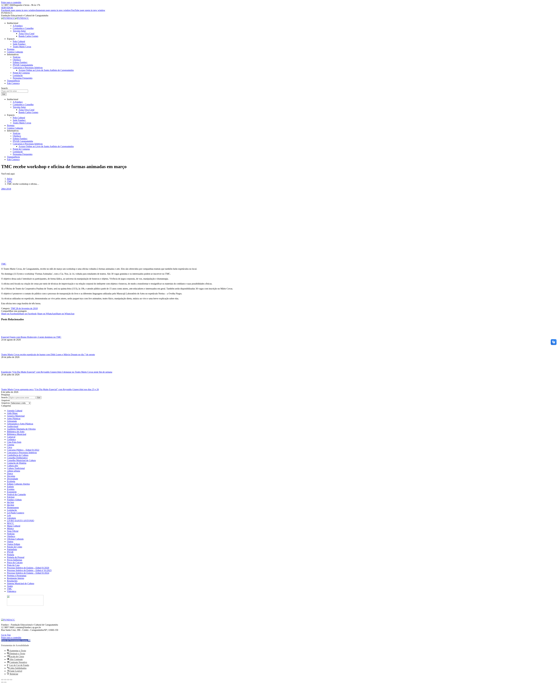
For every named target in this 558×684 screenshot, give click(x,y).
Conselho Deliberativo (17, 458)
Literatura (11, 518)
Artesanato (12, 421)
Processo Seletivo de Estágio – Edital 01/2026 (28, 567)
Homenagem (13, 507)
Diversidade (12, 478)
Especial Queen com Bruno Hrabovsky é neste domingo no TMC (31, 337)
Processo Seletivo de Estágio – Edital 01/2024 (28, 573)
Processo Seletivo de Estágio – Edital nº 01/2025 (29, 570)
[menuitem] (12, 23)
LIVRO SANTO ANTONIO (20, 520)
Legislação (12, 510)
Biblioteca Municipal (16, 434)
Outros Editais (13, 544)
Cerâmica (11, 439)
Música (10, 528)
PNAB (10, 552)
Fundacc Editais (14, 499)
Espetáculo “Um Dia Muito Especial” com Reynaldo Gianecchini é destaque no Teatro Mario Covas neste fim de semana (56, 372)
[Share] (5, 679)
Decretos (11, 476)
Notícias (11, 533)
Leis (9, 515)
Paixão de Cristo (14, 547)
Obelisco (11, 536)
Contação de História (16, 463)
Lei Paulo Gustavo (15, 513)
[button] (15, 640)
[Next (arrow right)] (5, 682)
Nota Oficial (12, 531)
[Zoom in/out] (11, 679)
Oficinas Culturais (15, 539)
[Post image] (9, 334)
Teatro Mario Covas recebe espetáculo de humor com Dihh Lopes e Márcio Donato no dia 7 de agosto (48, 354)
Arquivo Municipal (16, 416)
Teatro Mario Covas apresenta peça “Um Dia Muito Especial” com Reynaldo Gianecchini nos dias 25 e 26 (50, 389)
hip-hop (10, 505)
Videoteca (11, 591)
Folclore (11, 497)
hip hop (10, 502)
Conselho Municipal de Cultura (21, 460)
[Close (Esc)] (2, 679)
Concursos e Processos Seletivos (22, 452)
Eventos (10, 489)
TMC (3, 264)
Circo (9, 447)
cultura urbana (13, 471)
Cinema (10, 444)
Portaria (10, 554)
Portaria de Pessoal (15, 557)
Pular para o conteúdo (11, 2)
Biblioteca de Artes (15, 431)
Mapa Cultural (13, 526)
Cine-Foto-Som (14, 442)
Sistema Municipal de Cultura (20, 583)
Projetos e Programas (16, 575)
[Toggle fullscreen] (8, 679)
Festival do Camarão (16, 494)
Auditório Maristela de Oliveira (21, 429)
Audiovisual (12, 426)
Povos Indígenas (14, 560)
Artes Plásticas (13, 418)
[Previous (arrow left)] (2, 682)
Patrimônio (12, 549)
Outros (10, 541)
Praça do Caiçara (15, 562)
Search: (4, 397)
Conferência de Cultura (17, 455)
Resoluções (12, 581)
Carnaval (11, 437)
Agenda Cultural (14, 410)
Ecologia (11, 481)
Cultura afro (12, 465)
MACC (10, 523)
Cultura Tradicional (16, 468)
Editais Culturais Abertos (18, 484)
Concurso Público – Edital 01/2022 (23, 450)
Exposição (12, 492)
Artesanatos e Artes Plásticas (20, 424)
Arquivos (5, 403)
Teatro (10, 586)
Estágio (10, 486)
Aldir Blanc (12, 413)
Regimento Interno (15, 578)
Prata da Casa (13, 565)
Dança (10, 473)
